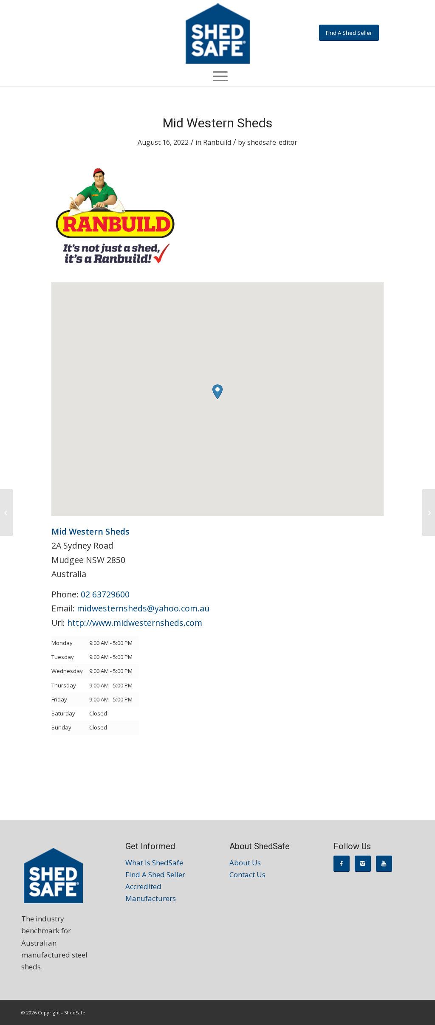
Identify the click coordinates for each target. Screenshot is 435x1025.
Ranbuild (217, 142)
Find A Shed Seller (155, 874)
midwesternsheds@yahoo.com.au (143, 608)
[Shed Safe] (217, 33)
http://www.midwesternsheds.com (134, 622)
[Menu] (217, 75)
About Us (245, 862)
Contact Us (247, 874)
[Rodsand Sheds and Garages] (6, 512)
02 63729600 (105, 594)
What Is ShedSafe (154, 862)
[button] (217, 392)
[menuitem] (217, 75)
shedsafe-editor (272, 142)
